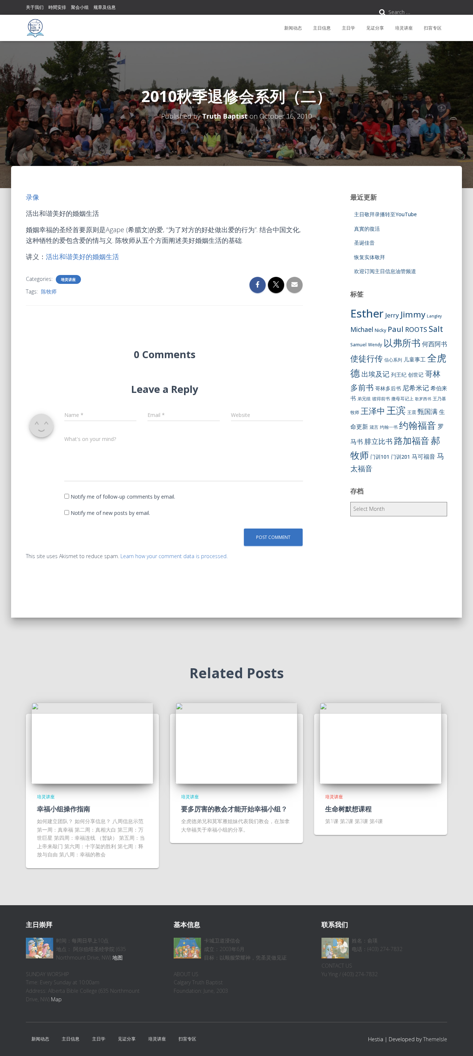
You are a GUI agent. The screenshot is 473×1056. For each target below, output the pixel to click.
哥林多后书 (388, 388)
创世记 (415, 374)
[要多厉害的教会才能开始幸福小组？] (236, 742)
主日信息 (322, 28)
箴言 (374, 427)
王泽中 (373, 410)
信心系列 (393, 360)
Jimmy (413, 314)
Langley (434, 316)
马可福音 (423, 456)
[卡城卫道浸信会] (35, 28)
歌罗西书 (423, 398)
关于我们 (35, 7)
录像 (32, 197)
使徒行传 (366, 358)
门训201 (400, 456)
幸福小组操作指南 (63, 808)
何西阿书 (434, 344)
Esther (367, 313)
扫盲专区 (433, 28)
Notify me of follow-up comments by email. (123, 496)
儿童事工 (415, 359)
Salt (436, 328)
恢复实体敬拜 (369, 257)
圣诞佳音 (364, 242)
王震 (411, 412)
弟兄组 (364, 398)
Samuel (358, 345)
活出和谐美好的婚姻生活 (82, 256)
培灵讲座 (404, 28)
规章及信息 (104, 7)
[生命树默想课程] (381, 742)
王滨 (396, 410)
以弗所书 (402, 342)
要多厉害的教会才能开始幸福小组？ (234, 808)
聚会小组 (80, 7)
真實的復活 (367, 228)
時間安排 (57, 7)
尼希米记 (415, 387)
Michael (361, 329)
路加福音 (411, 440)
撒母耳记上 (402, 398)
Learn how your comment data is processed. (174, 556)
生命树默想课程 (348, 808)
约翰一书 (389, 427)
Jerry (392, 315)
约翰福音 (417, 425)
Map (56, 999)
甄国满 (428, 411)
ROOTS (416, 329)
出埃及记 (375, 374)
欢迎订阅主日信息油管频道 (385, 271)
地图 (117, 957)
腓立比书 (378, 441)
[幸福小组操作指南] (92, 742)
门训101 (379, 456)
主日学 (348, 28)
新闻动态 (293, 28)
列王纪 (398, 374)
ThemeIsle (435, 1039)
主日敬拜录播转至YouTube (385, 214)
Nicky (380, 330)
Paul (396, 329)
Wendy (375, 344)
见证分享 (375, 28)
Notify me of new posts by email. (110, 512)
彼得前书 (381, 398)
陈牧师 (49, 291)
